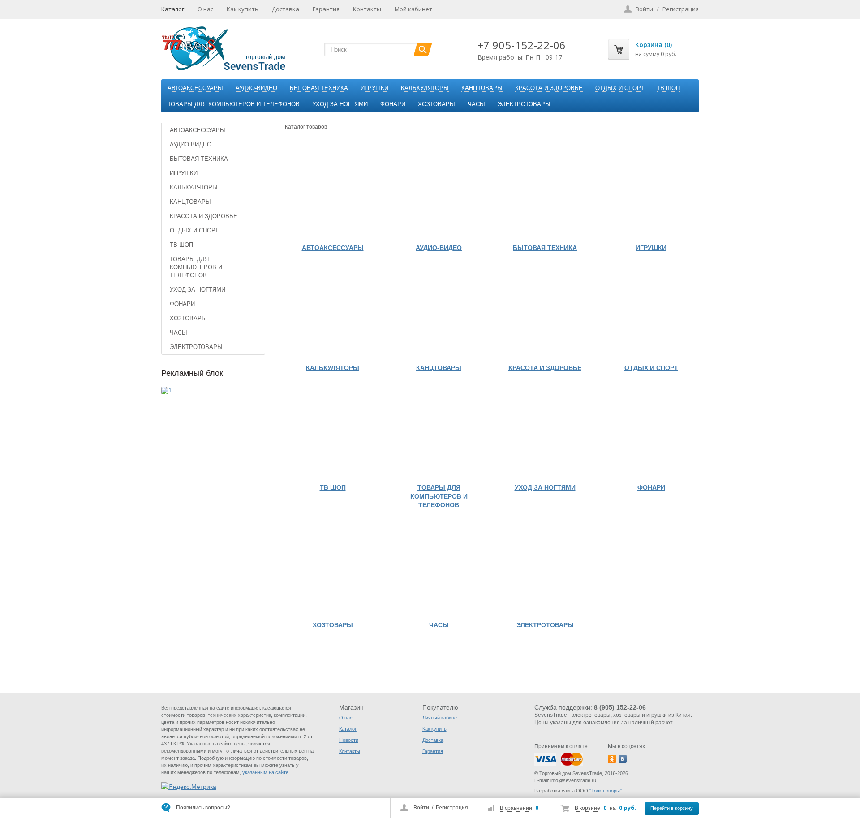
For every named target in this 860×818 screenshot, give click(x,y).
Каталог (172, 9)
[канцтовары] (438, 311)
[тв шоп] (332, 431)
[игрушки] (651, 191)
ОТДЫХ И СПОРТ (619, 88)
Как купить (242, 9)
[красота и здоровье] (545, 311)
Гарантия (326, 9)
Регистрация (452, 808)
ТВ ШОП (668, 88)
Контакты (367, 9)
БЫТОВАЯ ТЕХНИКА (319, 88)
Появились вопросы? (203, 808)
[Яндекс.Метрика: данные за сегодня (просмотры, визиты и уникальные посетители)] (188, 786)
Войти (421, 808)
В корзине (587, 808)
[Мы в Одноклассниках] (612, 759)
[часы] (438, 568)
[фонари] (651, 431)
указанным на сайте (265, 772)
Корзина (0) (653, 44)
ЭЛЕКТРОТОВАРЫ (524, 104)
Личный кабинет (440, 717)
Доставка (285, 9)
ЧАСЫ (476, 104)
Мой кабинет (413, 9)
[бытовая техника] (545, 191)
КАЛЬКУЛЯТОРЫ (425, 88)
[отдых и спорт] (651, 311)
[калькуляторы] (332, 311)
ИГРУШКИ (374, 88)
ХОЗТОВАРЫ (436, 104)
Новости (348, 740)
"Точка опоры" (605, 790)
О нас (205, 9)
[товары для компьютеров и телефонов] (438, 431)
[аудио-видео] (438, 191)
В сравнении (516, 808)
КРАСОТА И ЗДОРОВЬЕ (549, 88)
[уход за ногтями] (545, 431)
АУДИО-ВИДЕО (256, 88)
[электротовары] (545, 568)
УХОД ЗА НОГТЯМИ (340, 104)
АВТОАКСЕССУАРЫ (195, 88)
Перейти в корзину (671, 808)
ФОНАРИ (392, 104)
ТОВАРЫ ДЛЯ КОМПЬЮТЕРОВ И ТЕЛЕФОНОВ (234, 104)
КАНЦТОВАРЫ (482, 88)
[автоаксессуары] (332, 191)
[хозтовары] (332, 568)
